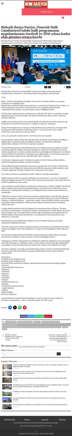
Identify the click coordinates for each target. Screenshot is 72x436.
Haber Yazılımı (24, 426)
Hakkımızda (9, 420)
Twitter (31, 316)
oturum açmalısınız (39, 347)
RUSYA (4, 329)
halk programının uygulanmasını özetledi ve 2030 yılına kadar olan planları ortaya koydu (31, 327)
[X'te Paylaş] (15, 307)
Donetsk (37, 321)
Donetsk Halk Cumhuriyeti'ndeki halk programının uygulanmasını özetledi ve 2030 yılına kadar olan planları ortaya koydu (35, 324)
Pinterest (48, 316)
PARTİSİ (65, 327)
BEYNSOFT (42, 426)
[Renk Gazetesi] (36, 4)
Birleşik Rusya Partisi (25, 321)
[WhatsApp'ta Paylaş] (20, 307)
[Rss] (36, 431)
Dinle (68, 87)
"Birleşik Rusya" (11, 321)
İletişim (62, 420)
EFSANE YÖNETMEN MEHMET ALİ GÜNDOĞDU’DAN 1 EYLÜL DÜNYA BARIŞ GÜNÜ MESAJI (40, 405)
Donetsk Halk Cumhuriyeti (50, 321)
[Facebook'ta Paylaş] (10, 307)
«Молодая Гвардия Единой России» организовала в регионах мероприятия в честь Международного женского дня (57, 337)
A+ (46, 87)
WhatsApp (39, 316)
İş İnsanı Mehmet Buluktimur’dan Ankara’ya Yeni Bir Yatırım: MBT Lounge (13, 337)
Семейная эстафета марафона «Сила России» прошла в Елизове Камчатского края (39, 391)
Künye (27, 420)
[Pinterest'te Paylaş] (25, 307)
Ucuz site (49, 426)
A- (49, 87)
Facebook (24, 316)
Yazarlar (44, 420)
